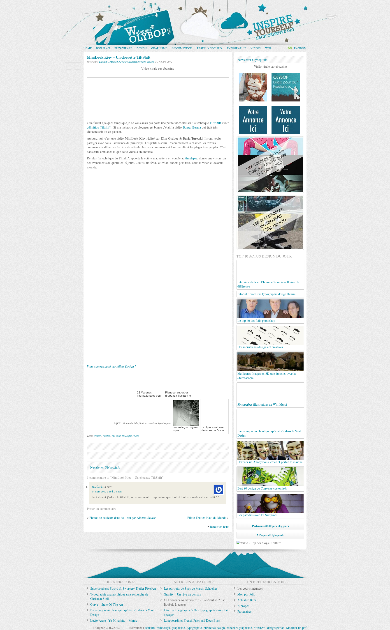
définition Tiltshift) (99, 127)
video (136, 435)
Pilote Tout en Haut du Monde (206, 517)
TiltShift (215, 122)
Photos (124, 61)
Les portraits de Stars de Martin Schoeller (190, 588)
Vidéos (256, 48)
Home (88, 48)
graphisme (178, 627)
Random (300, 48)
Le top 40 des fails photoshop (256, 320)
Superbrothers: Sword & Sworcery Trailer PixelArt (123, 588)
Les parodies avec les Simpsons (257, 515)
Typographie (236, 48)
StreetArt (259, 627)
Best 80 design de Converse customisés (262, 488)
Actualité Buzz (246, 600)
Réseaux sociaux (209, 48)
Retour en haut (219, 526)
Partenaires (244, 611)
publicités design (214, 627)
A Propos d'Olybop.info (270, 535)
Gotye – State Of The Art (106, 604)
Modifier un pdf (296, 627)
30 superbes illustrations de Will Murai (262, 404)
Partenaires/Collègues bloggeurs (270, 526)
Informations (182, 48)
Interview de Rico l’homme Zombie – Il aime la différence (268, 284)
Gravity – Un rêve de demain (182, 594)
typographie (194, 627)
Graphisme (159, 48)
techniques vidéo (137, 61)
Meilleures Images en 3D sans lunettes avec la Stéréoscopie (266, 375)
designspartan (275, 627)
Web (268, 48)
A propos (243, 606)
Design (142, 48)
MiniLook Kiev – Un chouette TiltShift (119, 57)
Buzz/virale (123, 48)
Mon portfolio (246, 594)
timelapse (191, 158)
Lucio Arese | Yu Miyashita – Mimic (113, 620)
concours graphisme (239, 627)
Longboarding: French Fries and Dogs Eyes (192, 620)
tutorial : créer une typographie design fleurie (266, 294)
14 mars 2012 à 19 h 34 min (107, 491)
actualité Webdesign (157, 627)
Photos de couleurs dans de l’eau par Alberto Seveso (122, 517)
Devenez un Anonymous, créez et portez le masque (269, 462)
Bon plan (103, 48)
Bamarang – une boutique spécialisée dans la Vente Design (269, 433)
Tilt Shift (116, 435)
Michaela (98, 487)
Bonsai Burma (192, 127)
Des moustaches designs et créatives (260, 347)
